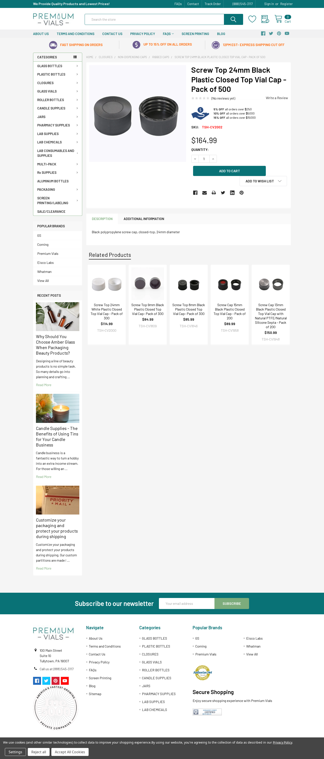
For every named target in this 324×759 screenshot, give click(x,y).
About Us (41, 34)
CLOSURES (45, 83)
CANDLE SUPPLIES (51, 108)
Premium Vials (47, 253)
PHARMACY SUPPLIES (53, 125)
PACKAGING (46, 189)
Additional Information (144, 219)
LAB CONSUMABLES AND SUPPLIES (55, 153)
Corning (42, 244)
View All (43, 280)
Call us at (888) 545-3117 (57, 669)
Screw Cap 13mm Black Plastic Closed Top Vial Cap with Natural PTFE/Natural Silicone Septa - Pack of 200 (271, 316)
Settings (15, 752)
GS (39, 235)
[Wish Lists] (254, 19)
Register (286, 4)
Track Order (213, 4)
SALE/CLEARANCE (51, 211)
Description (102, 219)
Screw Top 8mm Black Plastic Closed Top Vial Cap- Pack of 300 (188, 309)
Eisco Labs (45, 262)
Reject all (38, 752)
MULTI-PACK (46, 164)
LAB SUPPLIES (48, 134)
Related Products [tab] (110, 254)
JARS (41, 117)
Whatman (44, 271)
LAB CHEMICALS (49, 142)
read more (43, 385)
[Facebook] (195, 193)
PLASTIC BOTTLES (51, 74)
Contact (193, 4)
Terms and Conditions (75, 34)
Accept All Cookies (70, 752)
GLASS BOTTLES (49, 66)
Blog (221, 34)
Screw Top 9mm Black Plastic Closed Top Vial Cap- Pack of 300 (147, 309)
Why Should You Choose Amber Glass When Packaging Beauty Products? (55, 344)
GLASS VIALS (47, 91)
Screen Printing (195, 34)
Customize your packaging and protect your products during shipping (57, 528)
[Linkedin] (232, 193)
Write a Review (277, 98)
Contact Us (112, 34)
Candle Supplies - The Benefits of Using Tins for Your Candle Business (57, 436)
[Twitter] (223, 193)
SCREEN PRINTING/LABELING (52, 200)
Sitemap (95, 694)
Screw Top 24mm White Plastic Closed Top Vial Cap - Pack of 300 (107, 311)
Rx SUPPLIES (46, 172)
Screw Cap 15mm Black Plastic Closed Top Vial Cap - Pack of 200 (230, 311)
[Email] (205, 193)
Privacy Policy (142, 34)
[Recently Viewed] (267, 19)
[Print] (214, 193)
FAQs (178, 4)
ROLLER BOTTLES (50, 100)
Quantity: (200, 149)
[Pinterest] (242, 193)
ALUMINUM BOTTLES (53, 181)
